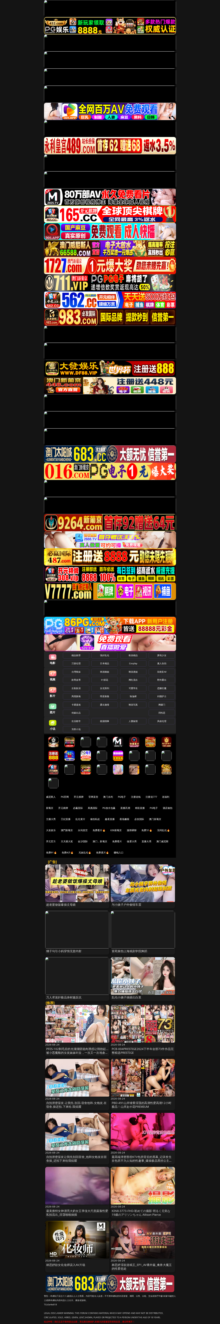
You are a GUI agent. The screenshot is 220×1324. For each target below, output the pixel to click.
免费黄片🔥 (102, 852)
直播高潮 (125, 808)
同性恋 (161, 712)
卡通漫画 (76, 704)
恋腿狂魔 (161, 688)
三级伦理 (76, 663)
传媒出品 (76, 712)
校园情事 (104, 721)
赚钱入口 (119, 852)
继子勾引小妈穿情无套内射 (64, 951)
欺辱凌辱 (76, 679)
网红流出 (133, 679)
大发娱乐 (51, 830)
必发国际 (139, 819)
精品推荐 (76, 655)
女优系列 (104, 688)
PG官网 (65, 796)
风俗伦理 (161, 721)
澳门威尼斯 (162, 841)
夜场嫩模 (124, 819)
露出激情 (104, 704)
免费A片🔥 (68, 852)
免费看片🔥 (99, 830)
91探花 (104, 679)
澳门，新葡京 (100, 841)
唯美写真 (133, 704)
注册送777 (151, 796)
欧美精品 (133, 655)
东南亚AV (162, 671)
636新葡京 (116, 830)
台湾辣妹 (76, 671)
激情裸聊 (132, 830)
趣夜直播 (110, 819)
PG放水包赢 (108, 808)
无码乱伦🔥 (163, 830)
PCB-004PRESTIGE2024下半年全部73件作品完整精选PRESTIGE (143, 1051)
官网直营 (93, 796)
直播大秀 (146, 841)
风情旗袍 (76, 696)
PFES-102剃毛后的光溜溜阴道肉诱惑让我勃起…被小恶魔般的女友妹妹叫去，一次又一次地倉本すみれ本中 (77, 1052)
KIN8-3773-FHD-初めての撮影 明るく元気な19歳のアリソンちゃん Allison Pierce (141, 1213)
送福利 (165, 796)
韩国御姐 (104, 671)
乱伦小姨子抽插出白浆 (126, 997)
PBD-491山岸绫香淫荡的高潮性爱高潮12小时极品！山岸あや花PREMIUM (141, 1105)
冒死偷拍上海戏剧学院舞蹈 (129, 951)
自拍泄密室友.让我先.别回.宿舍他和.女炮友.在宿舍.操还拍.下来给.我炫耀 (76, 1105)
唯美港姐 (133, 671)
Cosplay (133, 663)
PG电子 (122, 796)
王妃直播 (66, 819)
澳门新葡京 (155, 819)
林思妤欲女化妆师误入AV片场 (65, 1265)
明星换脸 (104, 696)
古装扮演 (76, 688)
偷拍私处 (95, 819)
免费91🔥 (51, 852)
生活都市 (76, 721)
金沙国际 (83, 841)
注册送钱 (136, 796)
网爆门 (161, 704)
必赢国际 (78, 808)
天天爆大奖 (67, 841)
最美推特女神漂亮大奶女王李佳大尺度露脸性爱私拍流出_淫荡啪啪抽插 (77, 1213)
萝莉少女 (161, 655)
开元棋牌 (79, 796)
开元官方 (51, 841)
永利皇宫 (83, 830)
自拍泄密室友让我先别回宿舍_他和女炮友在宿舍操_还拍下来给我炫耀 (76, 1159)
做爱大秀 (132, 841)
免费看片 (117, 841)
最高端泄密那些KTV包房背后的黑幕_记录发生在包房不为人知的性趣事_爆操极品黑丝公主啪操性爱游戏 (142, 1160)
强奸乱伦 (104, 655)
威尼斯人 (51, 796)
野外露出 (161, 679)
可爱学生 (133, 688)
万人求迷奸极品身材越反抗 (64, 997)
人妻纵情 (133, 721)
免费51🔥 (146, 830)
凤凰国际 (93, 808)
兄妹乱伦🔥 (85, 852)
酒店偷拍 (168, 808)
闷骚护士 (161, 696)
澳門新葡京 (67, 830)
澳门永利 (108, 796)
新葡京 (49, 808)
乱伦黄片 (80, 819)
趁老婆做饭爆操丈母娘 (61, 905)
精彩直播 (140, 808)
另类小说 (76, 729)
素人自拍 (161, 663)
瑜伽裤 (133, 696)
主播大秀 (51, 819)
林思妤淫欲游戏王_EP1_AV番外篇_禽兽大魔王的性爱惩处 (142, 1267)
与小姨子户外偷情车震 (126, 905)
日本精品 (104, 663)
